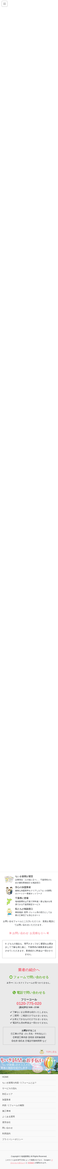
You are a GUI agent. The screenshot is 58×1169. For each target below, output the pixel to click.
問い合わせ (7, 1128)
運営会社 (6, 1122)
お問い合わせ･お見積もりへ (29, 933)
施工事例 (6, 1111)
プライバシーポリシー (12, 1139)
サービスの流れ (9, 1088)
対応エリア (7, 1094)
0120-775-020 (29, 1003)
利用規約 (6, 1133)
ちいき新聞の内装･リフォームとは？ (19, 1083)
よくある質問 (8, 1116)
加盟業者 (6, 1099)
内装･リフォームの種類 (13, 1105)
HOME (5, 1077)
